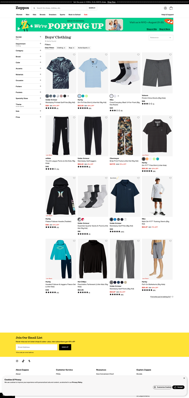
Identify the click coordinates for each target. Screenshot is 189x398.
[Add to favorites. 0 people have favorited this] (74, 54)
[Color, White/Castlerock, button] (125, 219)
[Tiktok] (23, 361)
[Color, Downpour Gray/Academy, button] (50, 96)
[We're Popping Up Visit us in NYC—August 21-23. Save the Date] (94, 24)
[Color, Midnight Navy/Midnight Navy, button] (115, 282)
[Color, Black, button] (122, 282)
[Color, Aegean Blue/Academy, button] (115, 219)
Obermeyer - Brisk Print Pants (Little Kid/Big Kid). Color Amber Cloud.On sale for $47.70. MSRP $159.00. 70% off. (125, 143)
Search (92, 8)
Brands (139, 374)
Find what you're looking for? (160, 297)
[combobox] (59, 8)
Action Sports (83, 48)
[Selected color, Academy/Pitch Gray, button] (111, 219)
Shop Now (111, 2)
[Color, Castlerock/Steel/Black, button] (118, 219)
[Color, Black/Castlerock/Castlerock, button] (64, 96)
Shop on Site (152, 29)
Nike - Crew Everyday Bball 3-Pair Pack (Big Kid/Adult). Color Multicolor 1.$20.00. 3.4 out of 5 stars (125, 82)
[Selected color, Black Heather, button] (143, 159)
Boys (70, 48)
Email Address (24, 347)
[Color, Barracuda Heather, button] (83, 96)
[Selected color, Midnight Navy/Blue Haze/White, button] (47, 96)
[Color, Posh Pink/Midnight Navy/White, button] (61, 96)
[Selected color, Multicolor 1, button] (111, 96)
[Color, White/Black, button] (115, 96)
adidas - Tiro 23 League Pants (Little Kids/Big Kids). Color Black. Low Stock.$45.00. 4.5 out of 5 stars (61, 143)
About (18, 374)
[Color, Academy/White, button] (54, 96)
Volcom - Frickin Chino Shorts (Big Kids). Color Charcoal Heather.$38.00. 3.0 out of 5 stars (157, 82)
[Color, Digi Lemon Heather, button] (86, 96)
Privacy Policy (77, 382)
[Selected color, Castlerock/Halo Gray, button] (111, 282)
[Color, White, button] (150, 159)
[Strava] (29, 361)
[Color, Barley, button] (125, 282)
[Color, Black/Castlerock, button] (122, 219)
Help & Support (167, 15)
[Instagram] (17, 361)
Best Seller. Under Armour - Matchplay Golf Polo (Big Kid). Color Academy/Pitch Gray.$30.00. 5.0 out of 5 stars (125, 205)
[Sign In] (165, 8)
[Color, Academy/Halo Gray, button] (118, 282)
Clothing (60, 48)
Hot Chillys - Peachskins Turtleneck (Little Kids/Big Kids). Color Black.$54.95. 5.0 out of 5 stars (93, 267)
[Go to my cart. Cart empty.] (171, 8)
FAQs (58, 374)
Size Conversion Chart (105, 374)
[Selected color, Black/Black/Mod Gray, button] (79, 219)
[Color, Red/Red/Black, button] (83, 219)
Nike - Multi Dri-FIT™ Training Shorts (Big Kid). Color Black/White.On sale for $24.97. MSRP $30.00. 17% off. (157, 205)
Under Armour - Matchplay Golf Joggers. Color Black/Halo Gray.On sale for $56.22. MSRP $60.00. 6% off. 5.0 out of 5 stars (93, 143)
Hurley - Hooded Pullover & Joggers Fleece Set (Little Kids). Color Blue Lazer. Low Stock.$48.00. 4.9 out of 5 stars (61, 267)
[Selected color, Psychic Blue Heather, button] (79, 96)
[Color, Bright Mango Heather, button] (147, 159)
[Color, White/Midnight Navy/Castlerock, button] (58, 96)
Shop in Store (164, 29)
